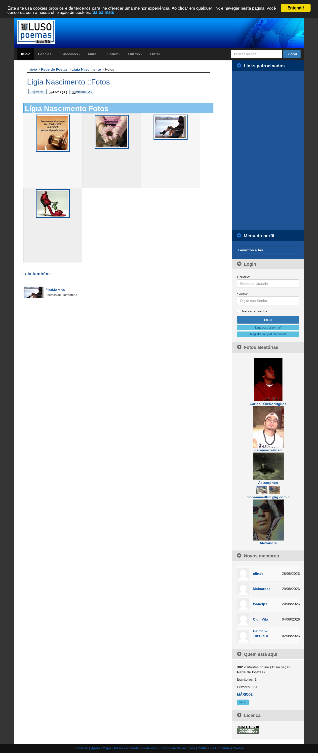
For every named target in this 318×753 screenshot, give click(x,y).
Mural (92, 54)
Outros (134, 54)
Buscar (291, 54)
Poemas (44, 54)
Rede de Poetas (55, 69)
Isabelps (260, 604)
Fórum (112, 54)
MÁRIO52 (245, 694)
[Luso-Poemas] (50, 32)
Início (26, 54)
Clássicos (69, 54)
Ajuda (95, 748)
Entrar (155, 54)
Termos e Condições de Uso (135, 748)
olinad (258, 574)
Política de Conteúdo (214, 748)
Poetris (238, 748)
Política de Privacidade (177, 748)
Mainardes (262, 589)
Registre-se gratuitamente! (268, 334)
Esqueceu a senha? (268, 327)
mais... (242, 702)
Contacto (81, 748)
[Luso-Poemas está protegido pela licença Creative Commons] (248, 729)
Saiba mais (103, 12)
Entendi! (295, 8)
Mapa (107, 748)
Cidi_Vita (260, 619)
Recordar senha (254, 311)
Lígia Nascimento (87, 69)
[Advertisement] (268, 150)
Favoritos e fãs (250, 250)
